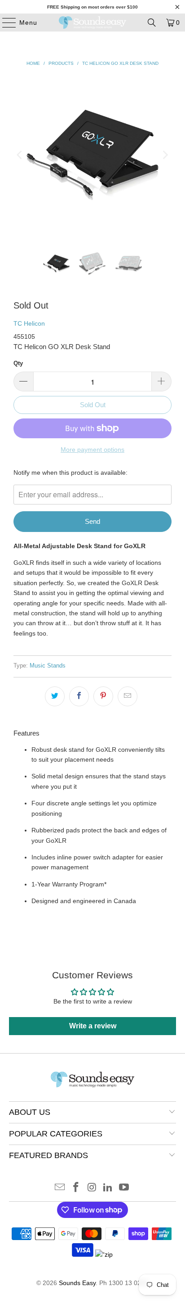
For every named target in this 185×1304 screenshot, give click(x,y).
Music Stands (48, 666)
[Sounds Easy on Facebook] (76, 1188)
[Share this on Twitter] (55, 696)
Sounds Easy (77, 1282)
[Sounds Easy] (92, 23)
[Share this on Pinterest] (103, 696)
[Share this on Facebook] (79, 696)
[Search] (151, 23)
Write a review (92, 1026)
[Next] (165, 155)
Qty (18, 363)
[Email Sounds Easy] (60, 1188)
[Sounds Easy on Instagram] (92, 1188)
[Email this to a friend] (127, 696)
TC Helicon (29, 323)
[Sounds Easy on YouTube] (124, 1188)
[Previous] (20, 155)
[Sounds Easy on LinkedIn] (108, 1188)
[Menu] (4, 23)
